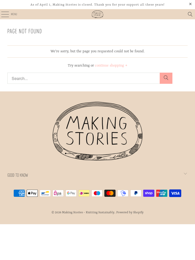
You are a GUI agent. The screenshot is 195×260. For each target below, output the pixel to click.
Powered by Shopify (129, 212)
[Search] (190, 14)
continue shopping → (111, 65)
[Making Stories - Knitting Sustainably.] (97, 14)
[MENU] (2, 14)
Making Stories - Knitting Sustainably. (88, 212)
